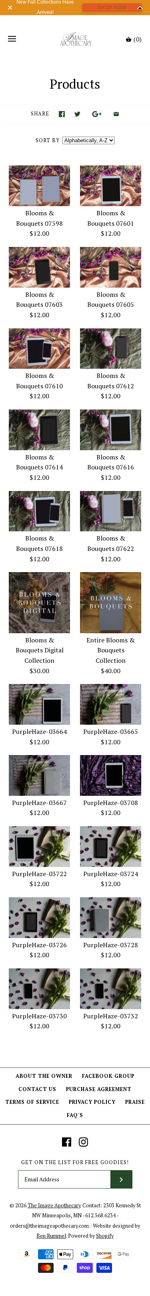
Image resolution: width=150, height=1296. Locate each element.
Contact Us (37, 1089)
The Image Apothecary (54, 1205)
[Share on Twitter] (77, 114)
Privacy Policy (92, 1102)
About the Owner (44, 1076)
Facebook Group (108, 1076)
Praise (135, 1102)
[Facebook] (66, 1142)
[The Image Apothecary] (75, 39)
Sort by (48, 140)
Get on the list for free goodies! (75, 1162)
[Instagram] (83, 1142)
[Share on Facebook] (62, 114)
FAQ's (75, 1115)
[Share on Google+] (97, 114)
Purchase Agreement (99, 1089)
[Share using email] (116, 114)
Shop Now (112, 7)
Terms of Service (32, 1102)
